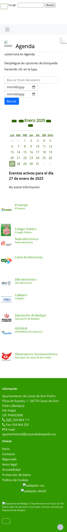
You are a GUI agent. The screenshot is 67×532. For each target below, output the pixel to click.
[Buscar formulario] (11, 101)
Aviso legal (9, 464)
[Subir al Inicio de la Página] (60, 527)
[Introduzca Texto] (31, 80)
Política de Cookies (15, 480)
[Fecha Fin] (21, 94)
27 (12, 164)
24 (37, 158)
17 (37, 152)
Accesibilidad (11, 470)
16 (31, 152)
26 (50, 158)
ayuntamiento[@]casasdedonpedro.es (29, 434)
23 (31, 158)
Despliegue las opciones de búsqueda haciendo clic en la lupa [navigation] (31, 66)
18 (44, 152)
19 (50, 152)
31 (37, 164)
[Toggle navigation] (7, 29)
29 (25, 164)
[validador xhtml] (33, 491)
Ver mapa (9, 410)
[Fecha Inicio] (21, 87)
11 (44, 146)
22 (25, 158)
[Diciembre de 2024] (21, 121)
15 (25, 152)
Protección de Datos (16, 475)
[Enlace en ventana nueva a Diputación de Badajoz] (15, 503)
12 (50, 146)
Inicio (6, 449)
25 (44, 158)
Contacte (8, 454)
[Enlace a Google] (13, 5)
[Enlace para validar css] (33, 485)
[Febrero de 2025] (30, 125)
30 (31, 164)
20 (12, 158)
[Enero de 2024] (14, 121)
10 (37, 146)
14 (18, 152)
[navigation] (31, 5)
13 (12, 152)
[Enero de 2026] (48, 121)
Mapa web (9, 459)
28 (18, 164)
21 (18, 158)
